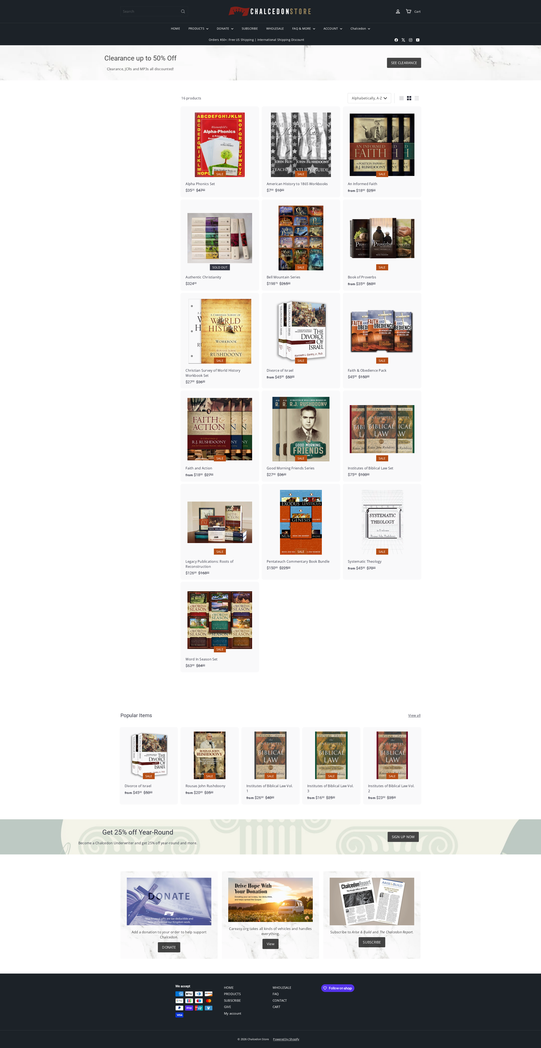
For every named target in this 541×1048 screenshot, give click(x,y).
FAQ (276, 994)
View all (414, 715)
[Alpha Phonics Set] (219, 151)
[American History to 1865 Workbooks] (300, 151)
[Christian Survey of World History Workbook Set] (219, 340)
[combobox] (154, 11)
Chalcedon (359, 28)
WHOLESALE (275, 28)
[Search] (183, 11)
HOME (175, 28)
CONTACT (280, 1000)
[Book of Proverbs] (382, 245)
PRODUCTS (197, 28)
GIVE (227, 1007)
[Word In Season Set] (219, 627)
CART (276, 1007)
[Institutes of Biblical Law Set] (382, 436)
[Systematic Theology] (382, 529)
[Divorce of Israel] (300, 338)
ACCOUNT (331, 28)
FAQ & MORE (302, 28)
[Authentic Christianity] (219, 244)
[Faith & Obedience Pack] (382, 338)
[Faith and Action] (219, 436)
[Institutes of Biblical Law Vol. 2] (392, 766)
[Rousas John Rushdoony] (209, 763)
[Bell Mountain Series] (300, 244)
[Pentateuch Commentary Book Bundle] (300, 529)
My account (232, 1013)
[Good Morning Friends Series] (300, 436)
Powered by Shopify (286, 1039)
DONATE (223, 28)
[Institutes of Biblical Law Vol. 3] (331, 766)
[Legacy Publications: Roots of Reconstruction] (219, 531)
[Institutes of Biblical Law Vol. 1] (270, 766)
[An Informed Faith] (382, 152)
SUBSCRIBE (250, 28)
